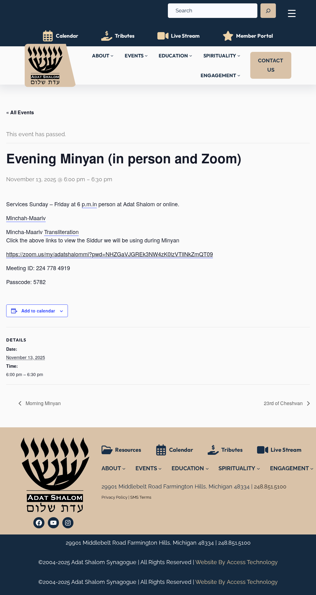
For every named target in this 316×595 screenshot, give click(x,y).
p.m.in (89, 204)
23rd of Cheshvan (284, 403)
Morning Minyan (42, 403)
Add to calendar (38, 311)
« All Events (20, 112)
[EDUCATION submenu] (190, 55)
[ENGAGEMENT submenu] (238, 75)
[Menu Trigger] (291, 13)
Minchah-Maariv (26, 218)
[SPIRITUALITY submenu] (238, 55)
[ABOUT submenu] (112, 55)
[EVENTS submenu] (146, 55)
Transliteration (61, 232)
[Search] (268, 10)
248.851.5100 (234, 542)
